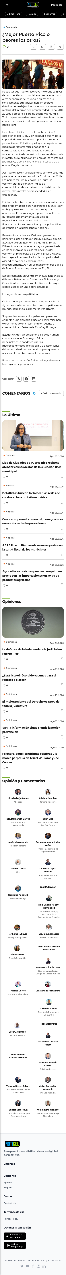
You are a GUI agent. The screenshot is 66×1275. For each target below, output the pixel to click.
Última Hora (13, 14)
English (8, 1187)
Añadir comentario (51, 393)
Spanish (8, 1182)
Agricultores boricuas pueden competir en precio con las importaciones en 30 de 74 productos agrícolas (32, 575)
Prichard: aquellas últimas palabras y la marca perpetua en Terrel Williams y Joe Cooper (30, 758)
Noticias (32, 14)
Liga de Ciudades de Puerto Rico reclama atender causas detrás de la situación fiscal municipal (32, 467)
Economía (49, 14)
